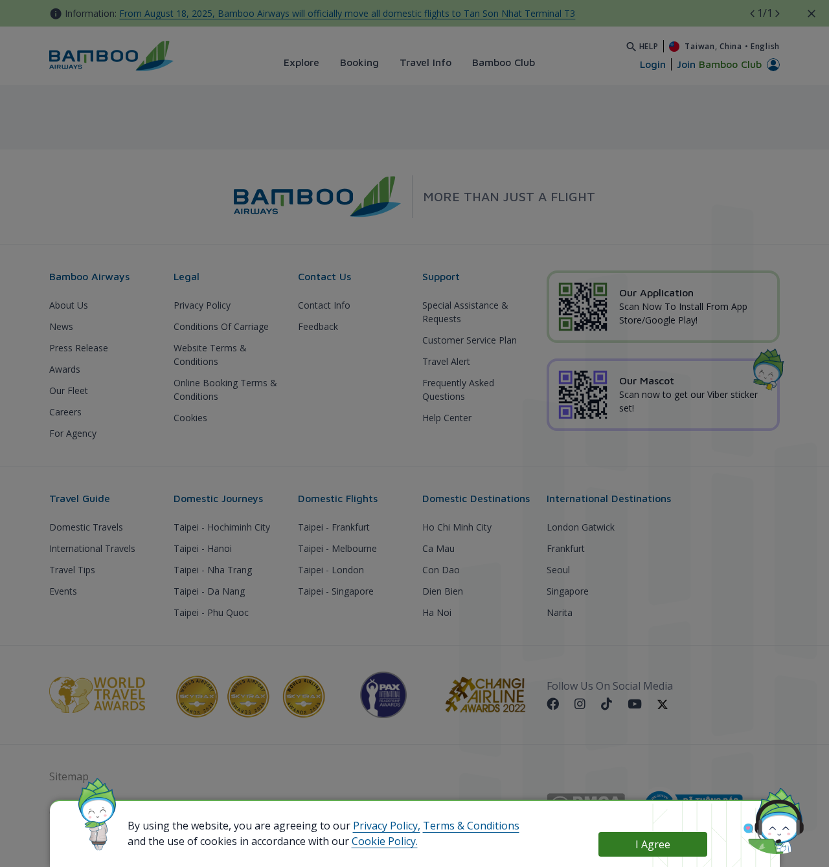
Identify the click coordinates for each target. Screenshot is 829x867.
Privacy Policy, (386, 825)
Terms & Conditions (471, 825)
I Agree (652, 844)
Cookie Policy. (385, 841)
